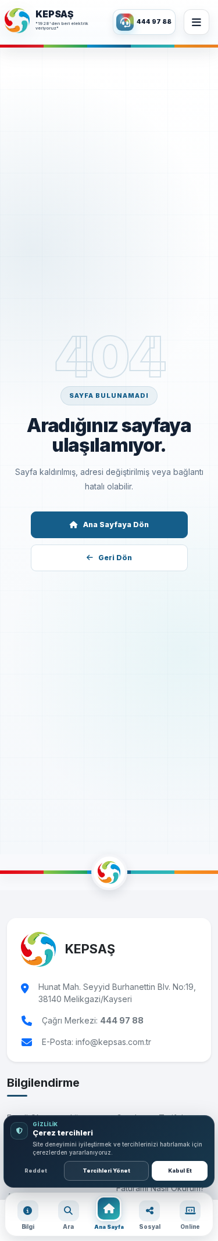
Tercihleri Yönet (106, 1170)
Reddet (35, 1170)
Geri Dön (115, 557)
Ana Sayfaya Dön (116, 524)
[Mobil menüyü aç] (196, 22)
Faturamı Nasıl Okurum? (160, 1188)
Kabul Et (180, 1170)
